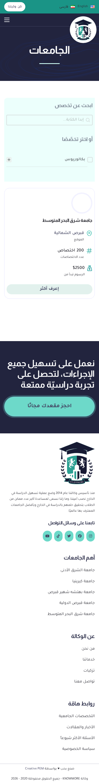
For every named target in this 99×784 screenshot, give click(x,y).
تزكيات (89, 671)
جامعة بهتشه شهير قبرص (71, 592)
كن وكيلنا (15, 7)
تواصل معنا (84, 682)
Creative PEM (34, 769)
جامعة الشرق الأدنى (77, 570)
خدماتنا (89, 660)
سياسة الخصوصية (78, 749)
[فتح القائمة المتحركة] (7, 20)
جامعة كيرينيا (83, 582)
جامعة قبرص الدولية (77, 603)
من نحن (88, 649)
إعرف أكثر (49, 289)
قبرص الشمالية (69, 233)
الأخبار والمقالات (81, 728)
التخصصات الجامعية (77, 716)
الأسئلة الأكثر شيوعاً (77, 738)
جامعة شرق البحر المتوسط (67, 220)
